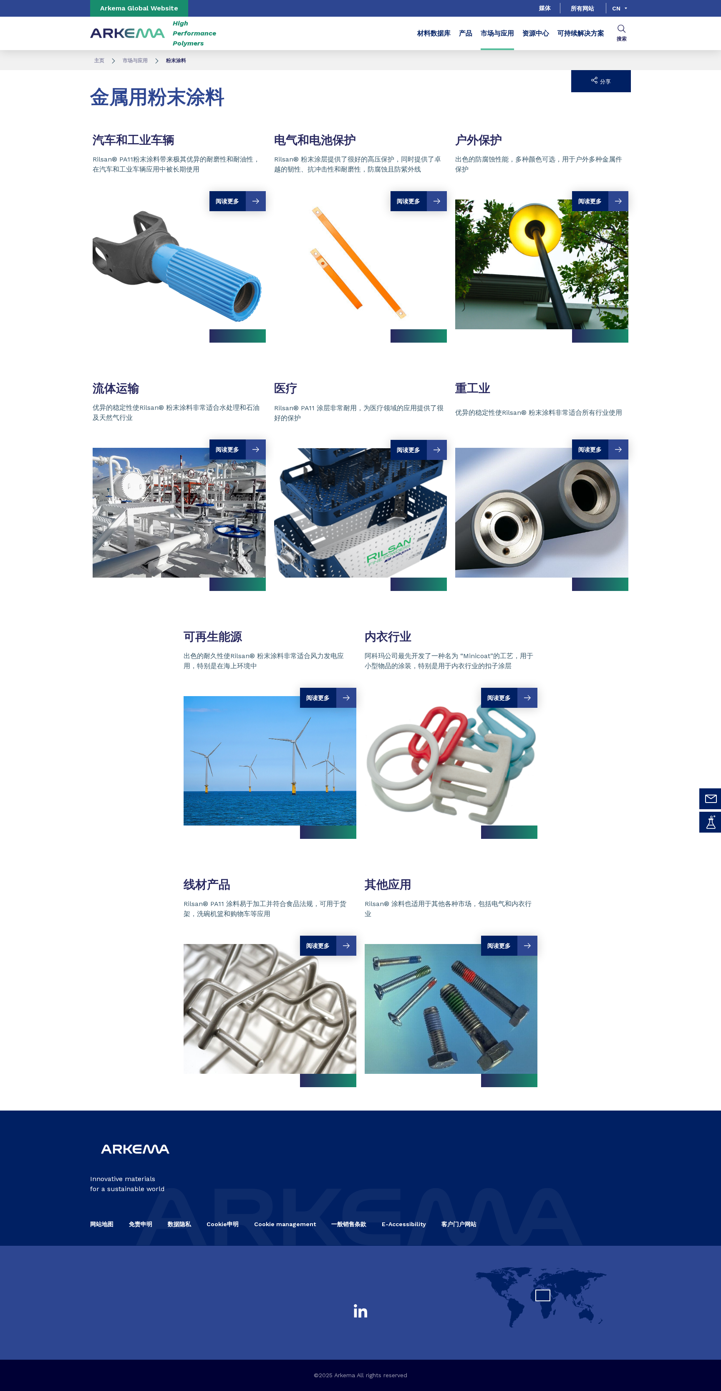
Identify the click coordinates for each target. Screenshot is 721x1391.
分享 (604, 81)
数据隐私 (179, 1224)
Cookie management (285, 1224)
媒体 (545, 8)
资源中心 (535, 33)
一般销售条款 (348, 1224)
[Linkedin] (360, 1311)
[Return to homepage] (127, 33)
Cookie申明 (223, 1224)
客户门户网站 (458, 1224)
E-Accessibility (404, 1224)
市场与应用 (497, 33)
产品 (465, 33)
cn (616, 8)
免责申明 (140, 1224)
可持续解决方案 (580, 33)
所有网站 (582, 8)
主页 (99, 60)
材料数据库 (434, 33)
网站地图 (101, 1224)
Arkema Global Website (139, 8)
